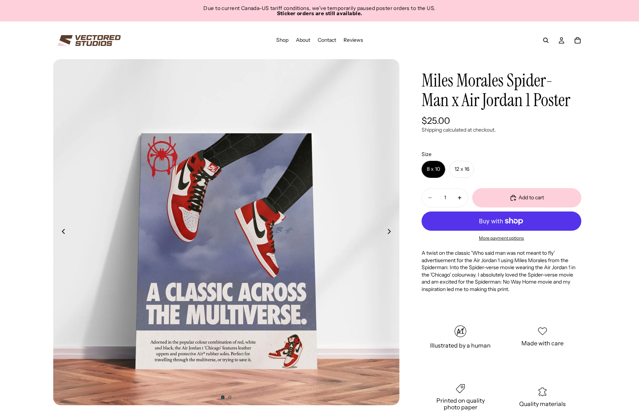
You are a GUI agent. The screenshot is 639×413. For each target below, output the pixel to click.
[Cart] (577, 40)
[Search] (546, 40)
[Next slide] (391, 232)
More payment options (501, 238)
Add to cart (531, 197)
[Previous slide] (61, 232)
